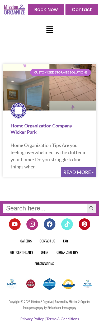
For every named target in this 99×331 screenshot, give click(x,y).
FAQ (65, 240)
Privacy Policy (32, 318)
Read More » (78, 172)
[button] (49, 30)
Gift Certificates (21, 252)
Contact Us (47, 240)
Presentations (44, 263)
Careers (26, 240)
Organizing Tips (67, 252)
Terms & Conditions (62, 318)
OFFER (45, 252)
